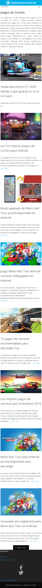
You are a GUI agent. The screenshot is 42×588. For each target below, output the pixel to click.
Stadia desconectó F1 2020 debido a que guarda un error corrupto (20, 91)
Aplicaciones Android (23, 2)
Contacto (3, 557)
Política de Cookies (7, 560)
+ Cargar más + (21, 547)
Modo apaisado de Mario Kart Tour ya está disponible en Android (19, 213)
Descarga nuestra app (8, 580)
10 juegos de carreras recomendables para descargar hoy (14, 343)
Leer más (4, 168)
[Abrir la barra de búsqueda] (39, 7)
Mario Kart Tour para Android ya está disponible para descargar (19, 461)
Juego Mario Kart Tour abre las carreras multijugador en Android (20, 275)
